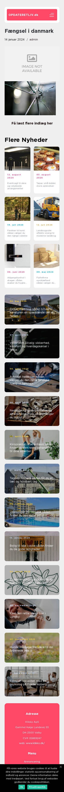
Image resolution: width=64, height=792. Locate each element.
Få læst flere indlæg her (32, 123)
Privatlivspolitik (37, 787)
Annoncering (32, 761)
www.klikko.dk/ (35, 743)
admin (34, 39)
